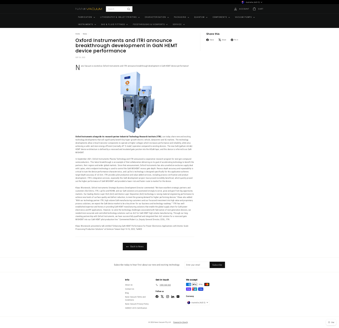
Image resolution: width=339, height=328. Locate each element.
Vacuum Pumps (244, 17)
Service (177, 24)
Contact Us (129, 289)
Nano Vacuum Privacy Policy (137, 304)
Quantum (199, 17)
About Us (129, 285)
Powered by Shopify (180, 322)
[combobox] (119, 9)
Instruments (86, 24)
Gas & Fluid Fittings (113, 24)
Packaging (180, 17)
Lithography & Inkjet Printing (119, 17)
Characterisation (156, 17)
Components (220, 17)
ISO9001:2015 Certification (136, 308)
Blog (127, 293)
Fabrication (85, 17)
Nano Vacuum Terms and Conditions (135, 298)
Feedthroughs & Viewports (149, 24)
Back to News (137, 246)
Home (77, 34)
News (85, 34)
